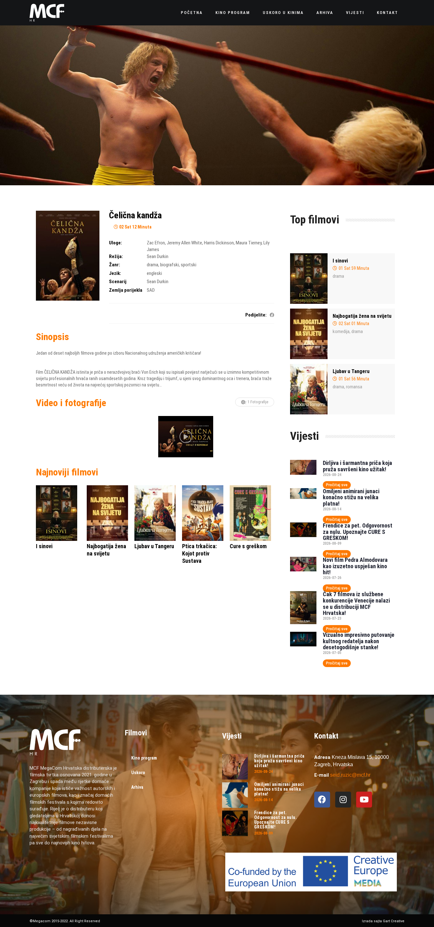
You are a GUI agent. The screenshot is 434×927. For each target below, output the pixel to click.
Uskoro (138, 772)
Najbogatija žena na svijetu (362, 316)
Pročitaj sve (337, 485)
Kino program (232, 12)
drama (152, 265)
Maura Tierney (248, 243)
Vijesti (355, 12)
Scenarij (117, 281)
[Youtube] (364, 800)
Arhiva (324, 12)
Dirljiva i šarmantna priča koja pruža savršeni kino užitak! (357, 466)
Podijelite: (256, 315)
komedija (341, 331)
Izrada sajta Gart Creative (383, 921)
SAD (151, 290)
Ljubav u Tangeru (351, 371)
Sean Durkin (157, 256)
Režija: (116, 256)
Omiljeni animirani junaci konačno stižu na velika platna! (351, 497)
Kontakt (387, 12)
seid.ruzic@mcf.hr (350, 775)
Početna (192, 12)
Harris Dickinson (219, 243)
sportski (188, 265)
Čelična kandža (135, 215)
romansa (354, 387)
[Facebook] (322, 800)
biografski (169, 265)
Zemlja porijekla (125, 290)
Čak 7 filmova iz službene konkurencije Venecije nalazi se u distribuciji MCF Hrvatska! (356, 603)
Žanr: (114, 265)
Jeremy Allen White (184, 243)
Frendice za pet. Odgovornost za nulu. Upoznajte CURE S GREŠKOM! (357, 532)
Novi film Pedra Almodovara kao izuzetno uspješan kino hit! (355, 566)
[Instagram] (343, 800)
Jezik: (115, 273)
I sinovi (340, 261)
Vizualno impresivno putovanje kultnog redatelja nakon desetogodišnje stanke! (358, 641)
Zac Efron (156, 243)
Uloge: (115, 243)
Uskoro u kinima (283, 12)
